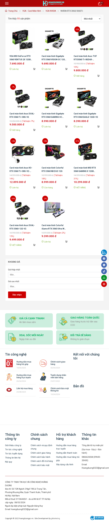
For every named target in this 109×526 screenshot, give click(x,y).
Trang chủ (13, 11)
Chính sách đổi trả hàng (42, 461)
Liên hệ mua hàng (24, 388)
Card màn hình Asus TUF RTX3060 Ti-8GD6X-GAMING (85, 59)
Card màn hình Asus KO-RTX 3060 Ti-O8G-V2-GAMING (21, 171)
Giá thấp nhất (14, 270)
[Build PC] (104, 284)
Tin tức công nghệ (13, 449)
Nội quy (8, 462)
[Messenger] (104, 265)
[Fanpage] (104, 253)
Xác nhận (17, 295)
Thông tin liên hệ (12, 457)
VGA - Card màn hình (31, 11)
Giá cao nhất (13, 281)
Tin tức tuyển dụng (13, 453)
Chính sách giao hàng (41, 453)
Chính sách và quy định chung (41, 447)
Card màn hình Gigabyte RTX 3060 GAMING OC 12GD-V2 (53, 117)
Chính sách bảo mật (40, 465)
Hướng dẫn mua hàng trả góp (23, 363)
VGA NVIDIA (51, 11)
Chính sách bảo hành (40, 457)
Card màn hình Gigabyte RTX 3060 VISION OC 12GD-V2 (54, 59)
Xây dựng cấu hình (64, 464)
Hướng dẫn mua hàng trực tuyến (23, 376)
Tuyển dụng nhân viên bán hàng (58, 376)
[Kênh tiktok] (104, 271)
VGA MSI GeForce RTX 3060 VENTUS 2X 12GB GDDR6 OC (20, 59)
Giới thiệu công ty (13, 445)
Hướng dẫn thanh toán (66, 453)
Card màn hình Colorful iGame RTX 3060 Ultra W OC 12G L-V (53, 228)
